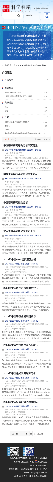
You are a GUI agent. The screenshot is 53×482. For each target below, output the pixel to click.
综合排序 (6, 139)
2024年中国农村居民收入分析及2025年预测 (21, 345)
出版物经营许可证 (39, 476)
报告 (26, 107)
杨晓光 (26, 126)
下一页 (25, 434)
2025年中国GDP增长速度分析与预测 (21, 259)
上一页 (15, 434)
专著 (26, 111)
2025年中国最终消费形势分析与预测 (21, 373)
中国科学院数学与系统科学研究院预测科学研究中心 (26, 133)
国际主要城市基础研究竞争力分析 (21, 174)
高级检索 (29, 15)
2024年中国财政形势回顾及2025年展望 (21, 402)
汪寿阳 (26, 130)
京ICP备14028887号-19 (24, 462)
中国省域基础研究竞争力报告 (19, 231)
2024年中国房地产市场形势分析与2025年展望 (21, 288)
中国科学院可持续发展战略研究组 (26, 122)
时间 (12, 139)
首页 (15, 65)
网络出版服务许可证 (22, 476)
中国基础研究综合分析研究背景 (20, 145)
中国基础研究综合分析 (15, 202)
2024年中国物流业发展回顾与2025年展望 (21, 316)
